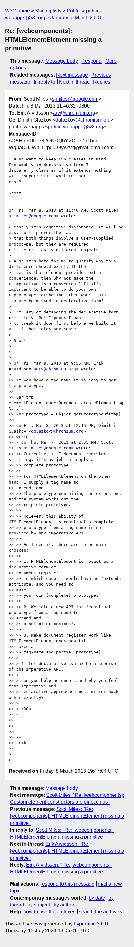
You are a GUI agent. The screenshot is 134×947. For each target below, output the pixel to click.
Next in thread (74, 81)
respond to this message (67, 884)
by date (97, 898)
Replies (101, 81)
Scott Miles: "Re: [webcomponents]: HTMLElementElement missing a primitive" (67, 816)
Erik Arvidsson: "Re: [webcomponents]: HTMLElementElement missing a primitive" (67, 851)
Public (74, 10)
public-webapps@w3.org (75, 126)
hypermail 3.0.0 (91, 923)
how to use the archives (49, 911)
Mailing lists (48, 10)
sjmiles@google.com (75, 99)
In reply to (44, 81)
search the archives (100, 911)
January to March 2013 (75, 17)
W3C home (17, 10)
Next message (72, 75)
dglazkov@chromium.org (83, 119)
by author (64, 904)
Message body (61, 61)
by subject (38, 904)
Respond (91, 61)
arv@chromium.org (74, 113)
